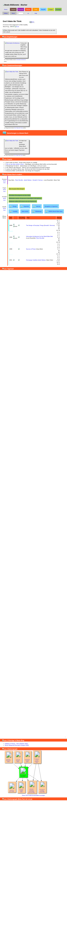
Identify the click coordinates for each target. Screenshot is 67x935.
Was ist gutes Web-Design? (16, 189)
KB (3, 181)
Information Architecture (21, 59)
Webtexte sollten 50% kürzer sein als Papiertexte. (22, 201)
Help (36, 13)
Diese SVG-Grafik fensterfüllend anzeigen (33, 795)
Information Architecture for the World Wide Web (39, 236)
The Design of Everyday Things (34, 225)
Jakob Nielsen (28, 180)
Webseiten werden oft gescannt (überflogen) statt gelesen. (25, 198)
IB (5, 181)
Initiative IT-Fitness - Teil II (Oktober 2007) (16, 743)
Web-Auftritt (25, 211)
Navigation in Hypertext (51, 206)
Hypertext (26, 206)
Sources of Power (31, 249)
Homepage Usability (31, 260)
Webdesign (38, 211)
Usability (15, 211)
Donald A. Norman (38, 180)
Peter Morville (19, 180)
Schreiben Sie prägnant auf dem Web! (19, 195)
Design (15, 206)
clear (4, 182)
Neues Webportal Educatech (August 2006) (17, 745)
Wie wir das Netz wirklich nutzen (15, 164)
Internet (38, 206)
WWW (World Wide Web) (55, 211)
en (28, 13)
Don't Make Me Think (18, 155)
